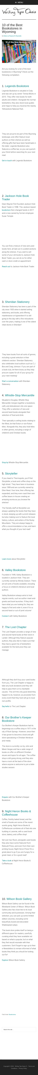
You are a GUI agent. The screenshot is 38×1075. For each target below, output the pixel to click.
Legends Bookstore (17, 86)
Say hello (5, 706)
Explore (5, 960)
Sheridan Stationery (17, 301)
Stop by (5, 462)
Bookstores (12, 1014)
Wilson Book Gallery (19, 898)
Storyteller (11, 473)
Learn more (6, 559)
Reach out (6, 266)
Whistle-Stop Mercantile (19, 395)
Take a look (6, 860)
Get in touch (7, 160)
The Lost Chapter (15, 627)
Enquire (5, 797)
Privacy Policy (23, 1068)
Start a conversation (10, 381)
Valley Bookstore (15, 570)
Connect (5, 616)
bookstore (6, 210)
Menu (20, 2)
